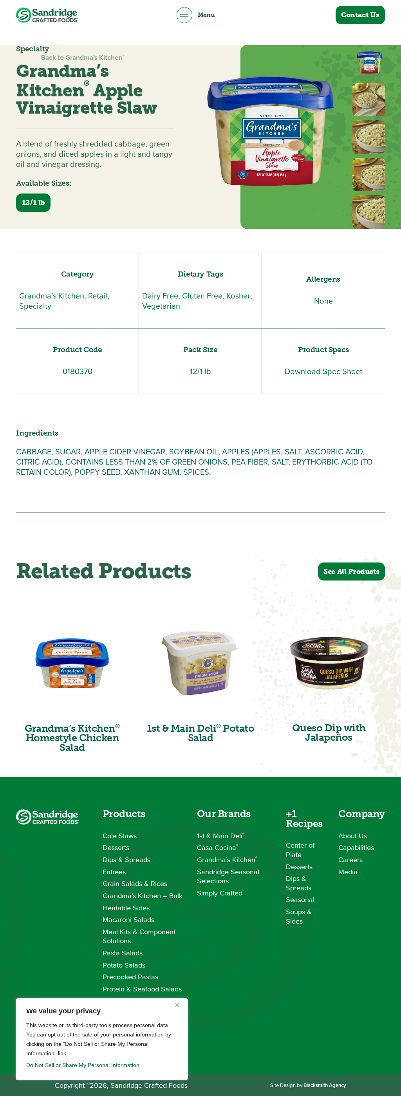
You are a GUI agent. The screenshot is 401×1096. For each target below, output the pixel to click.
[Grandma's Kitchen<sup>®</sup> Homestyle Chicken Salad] (72, 663)
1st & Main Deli (220, 836)
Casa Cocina (217, 847)
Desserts (116, 847)
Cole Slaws (120, 836)
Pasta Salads (123, 953)
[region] (102, 1039)
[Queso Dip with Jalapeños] (329, 663)
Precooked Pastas (130, 977)
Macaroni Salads (128, 919)
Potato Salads (124, 965)
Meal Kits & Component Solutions (139, 936)
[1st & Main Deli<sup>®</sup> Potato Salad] (200, 663)
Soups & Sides (299, 916)
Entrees (114, 872)
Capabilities (356, 847)
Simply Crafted (220, 893)
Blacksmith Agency (324, 1085)
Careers (350, 860)
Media (348, 872)
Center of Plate (300, 850)
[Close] (179, 1004)
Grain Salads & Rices (135, 883)
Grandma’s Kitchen (227, 860)
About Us (352, 836)
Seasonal (300, 899)
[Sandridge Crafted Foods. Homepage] (47, 15)
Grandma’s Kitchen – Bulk (142, 896)
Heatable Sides (126, 908)
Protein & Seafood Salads (142, 989)
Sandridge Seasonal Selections (228, 876)
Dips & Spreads (126, 860)
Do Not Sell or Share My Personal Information (82, 1065)
